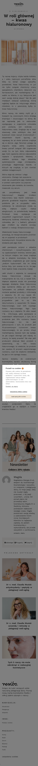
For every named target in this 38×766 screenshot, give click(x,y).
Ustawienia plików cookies (18, 391)
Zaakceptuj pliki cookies (18, 396)
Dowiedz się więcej (12, 386)
